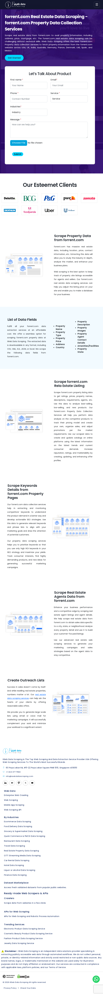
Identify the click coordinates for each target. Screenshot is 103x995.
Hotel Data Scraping (14, 865)
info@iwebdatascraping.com (19, 776)
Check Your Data (28, 988)
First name (16, 79)
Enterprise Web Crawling (16, 795)
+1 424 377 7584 (13, 772)
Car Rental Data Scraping (16, 860)
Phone (14, 93)
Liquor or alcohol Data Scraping (19, 870)
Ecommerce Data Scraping (17, 821)
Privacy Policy (10, 988)
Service (55, 93)
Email (54, 79)
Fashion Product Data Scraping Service (23, 938)
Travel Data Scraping (14, 845)
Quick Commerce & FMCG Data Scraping (24, 836)
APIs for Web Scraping (16, 911)
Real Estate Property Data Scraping (21, 850)
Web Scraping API (12, 809)
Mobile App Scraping (14, 805)
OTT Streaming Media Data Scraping (22, 855)
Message (15, 119)
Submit (17, 154)
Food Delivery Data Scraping (18, 826)
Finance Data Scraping (15, 875)
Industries (15, 106)
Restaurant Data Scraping (17, 841)
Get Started (14, 57)
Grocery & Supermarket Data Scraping (23, 831)
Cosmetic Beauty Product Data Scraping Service (28, 933)
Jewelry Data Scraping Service (19, 943)
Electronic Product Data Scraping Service (24, 928)
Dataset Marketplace (16, 882)
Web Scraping (11, 800)
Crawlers (9, 898)
